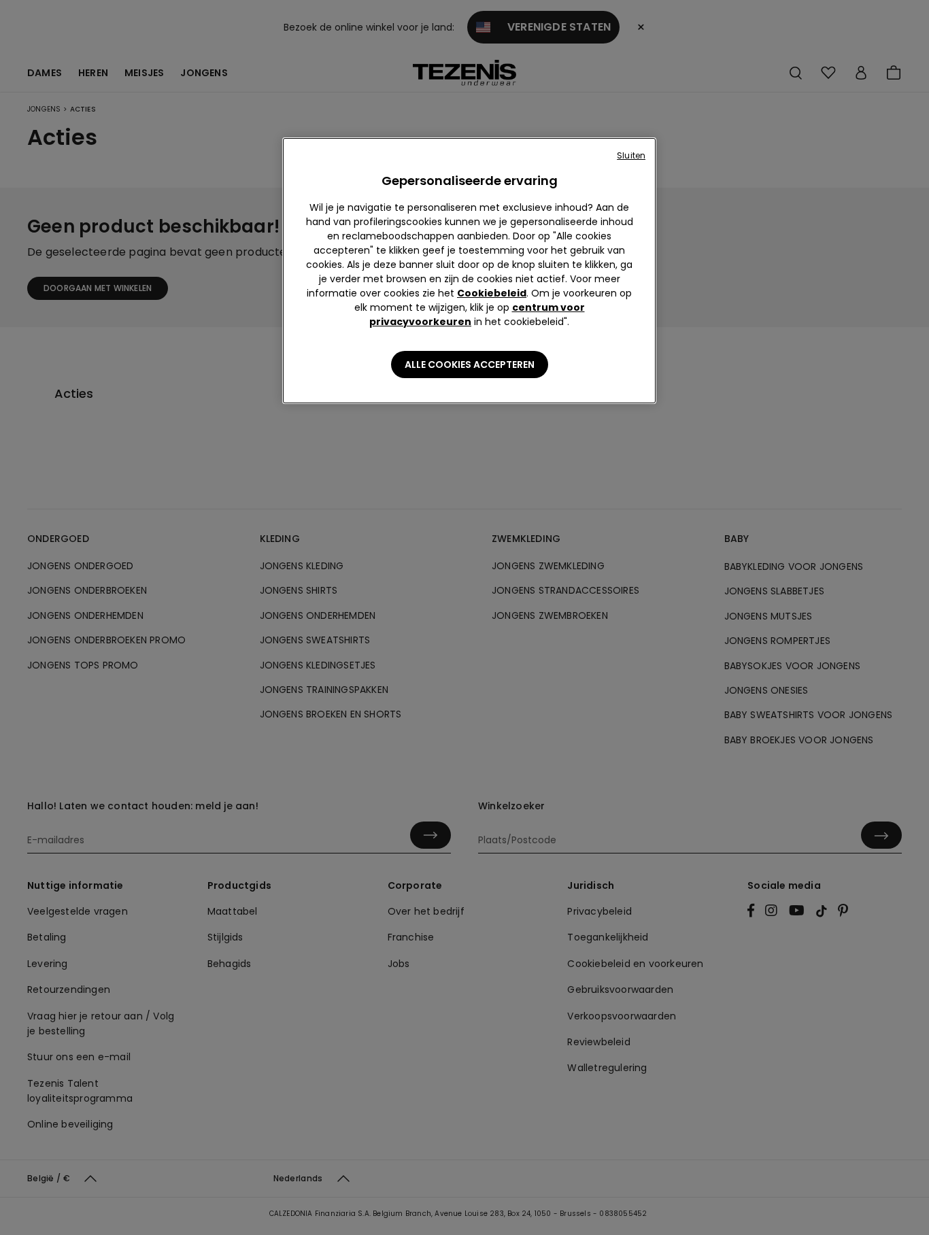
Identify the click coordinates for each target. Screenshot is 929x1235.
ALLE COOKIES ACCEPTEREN (470, 364)
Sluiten (631, 155)
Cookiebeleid (491, 293)
